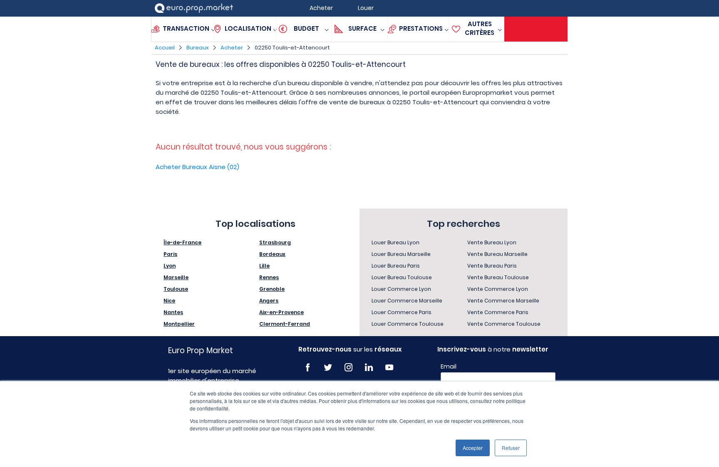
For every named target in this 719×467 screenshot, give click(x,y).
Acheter (232, 48)
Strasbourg (275, 242)
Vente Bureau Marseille (497, 254)
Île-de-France (182, 242)
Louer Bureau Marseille (401, 254)
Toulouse (176, 288)
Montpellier (179, 323)
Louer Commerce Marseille (407, 300)
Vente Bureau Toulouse (498, 277)
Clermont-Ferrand (284, 323)
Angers (268, 300)
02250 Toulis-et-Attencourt (292, 48)
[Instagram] (348, 367)
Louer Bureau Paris (396, 265)
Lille (264, 265)
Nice (169, 300)
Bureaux (197, 48)
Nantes (173, 312)
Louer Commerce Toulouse (408, 323)
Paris (170, 254)
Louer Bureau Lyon (395, 242)
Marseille (176, 277)
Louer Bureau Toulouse (402, 277)
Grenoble (272, 288)
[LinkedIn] (369, 367)
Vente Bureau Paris (492, 265)
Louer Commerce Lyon (401, 288)
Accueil (165, 48)
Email (448, 366)
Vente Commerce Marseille (503, 300)
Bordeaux (272, 254)
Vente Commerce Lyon (497, 288)
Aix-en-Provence (281, 312)
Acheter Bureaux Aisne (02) (197, 166)
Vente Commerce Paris (497, 312)
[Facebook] (307, 367)
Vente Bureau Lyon (491, 242)
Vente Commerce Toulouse (503, 323)
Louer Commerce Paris (401, 312)
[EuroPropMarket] (194, 8)
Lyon (170, 265)
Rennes (269, 277)
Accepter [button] (473, 447)
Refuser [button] (511, 447)
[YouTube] (389, 367)
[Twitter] (328, 367)
